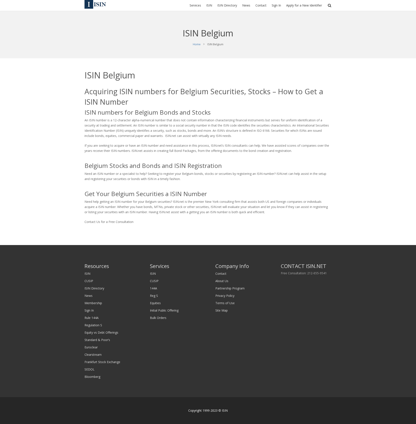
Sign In (89, 310)
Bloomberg (92, 377)
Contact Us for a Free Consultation (108, 222)
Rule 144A (91, 318)
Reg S (154, 296)
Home (197, 44)
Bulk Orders (158, 318)
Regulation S (93, 325)
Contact (220, 273)
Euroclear (91, 347)
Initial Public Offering (164, 310)
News (88, 296)
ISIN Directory (94, 288)
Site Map (221, 310)
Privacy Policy (224, 296)
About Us (221, 281)
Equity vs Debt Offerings (101, 332)
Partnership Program (230, 288)
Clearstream (93, 355)
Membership (93, 303)
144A (153, 288)
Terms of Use (225, 303)
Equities (155, 303)
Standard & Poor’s (97, 340)
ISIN (87, 273)
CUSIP (88, 281)
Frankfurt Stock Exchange (102, 362)
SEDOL (89, 369)
